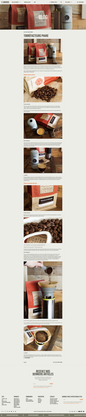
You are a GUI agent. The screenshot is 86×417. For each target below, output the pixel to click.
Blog (2, 400)
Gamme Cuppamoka (16, 404)
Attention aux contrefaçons (6, 402)
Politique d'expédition (53, 400)
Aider (2, 403)
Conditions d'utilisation (53, 398)
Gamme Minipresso (16, 402)
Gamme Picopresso (16, 400)
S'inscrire (51, 383)
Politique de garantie (53, 402)
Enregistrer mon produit (30, 401)
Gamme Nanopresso (17, 401)
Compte (27, 398)
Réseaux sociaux (4, 401)
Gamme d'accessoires (17, 407)
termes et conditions (46, 387)
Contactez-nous (4, 404)
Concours (39, 402)
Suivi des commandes (29, 400)
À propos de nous (4, 398)
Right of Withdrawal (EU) (54, 403)
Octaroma (15, 406)
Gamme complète (16, 398)
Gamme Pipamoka (16, 403)
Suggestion (39, 401)
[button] (53, 2)
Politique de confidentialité (37, 387)
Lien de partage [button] (27, 358)
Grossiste (39, 398)
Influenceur (40, 400)
